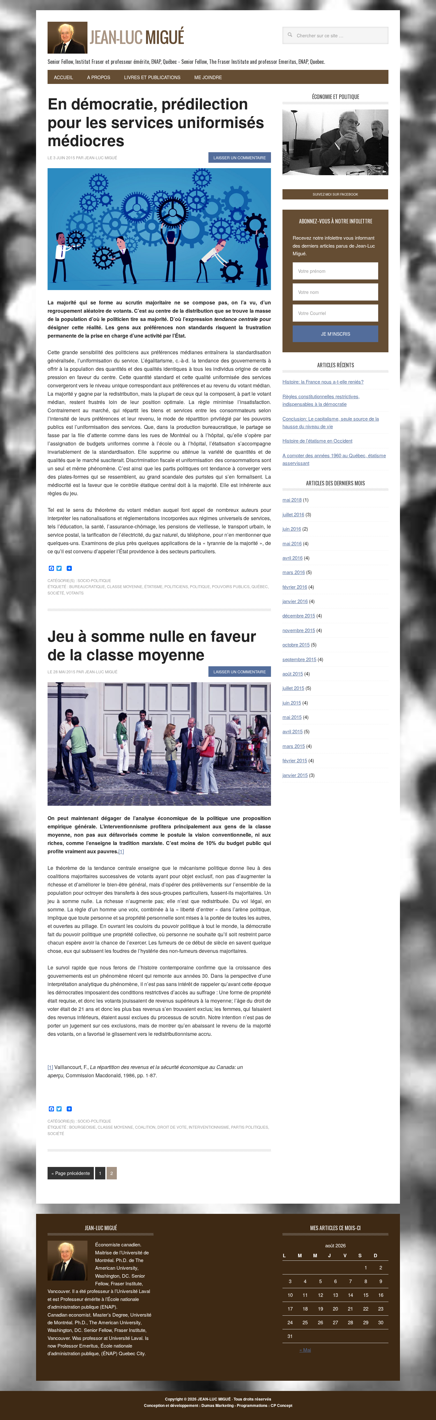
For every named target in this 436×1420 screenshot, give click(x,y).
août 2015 (292, 673)
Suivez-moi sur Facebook (335, 194)
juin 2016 (291, 528)
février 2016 (294, 586)
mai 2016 (292, 543)
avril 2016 (292, 557)
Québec (260, 586)
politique (200, 586)
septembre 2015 (299, 659)
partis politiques (249, 1127)
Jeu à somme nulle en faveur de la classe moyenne (152, 644)
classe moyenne (124, 586)
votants (75, 592)
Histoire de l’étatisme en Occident (317, 440)
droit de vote (172, 1127)
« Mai (305, 1349)
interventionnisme (209, 1127)
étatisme (153, 586)
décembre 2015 (298, 615)
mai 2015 (292, 717)
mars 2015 (293, 746)
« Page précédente (70, 1173)
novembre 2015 (298, 630)
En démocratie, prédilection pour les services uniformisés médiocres (156, 121)
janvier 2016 (295, 601)
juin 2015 (291, 702)
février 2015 (294, 760)
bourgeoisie (82, 1127)
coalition (145, 1127)
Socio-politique (94, 580)
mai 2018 (292, 499)
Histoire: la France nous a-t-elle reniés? (323, 381)
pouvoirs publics (231, 586)
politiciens (176, 586)
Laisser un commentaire (240, 157)
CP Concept (281, 1405)
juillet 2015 (293, 687)
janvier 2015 (295, 775)
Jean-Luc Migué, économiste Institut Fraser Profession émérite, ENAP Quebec (91, 34)
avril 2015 (292, 731)
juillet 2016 (293, 514)
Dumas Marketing (217, 1405)
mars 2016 (293, 572)
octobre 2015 (296, 644)
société (56, 592)
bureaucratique (87, 586)
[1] (121, 851)
